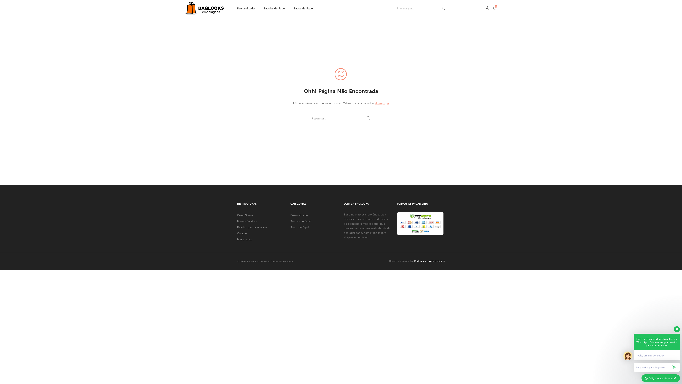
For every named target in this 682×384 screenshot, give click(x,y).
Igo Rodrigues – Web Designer (427, 261)
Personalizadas (246, 8)
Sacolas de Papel (275, 8)
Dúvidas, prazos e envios (252, 227)
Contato (242, 233)
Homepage (382, 103)
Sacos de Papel (303, 8)
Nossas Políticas (247, 221)
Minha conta (244, 239)
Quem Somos (245, 215)
